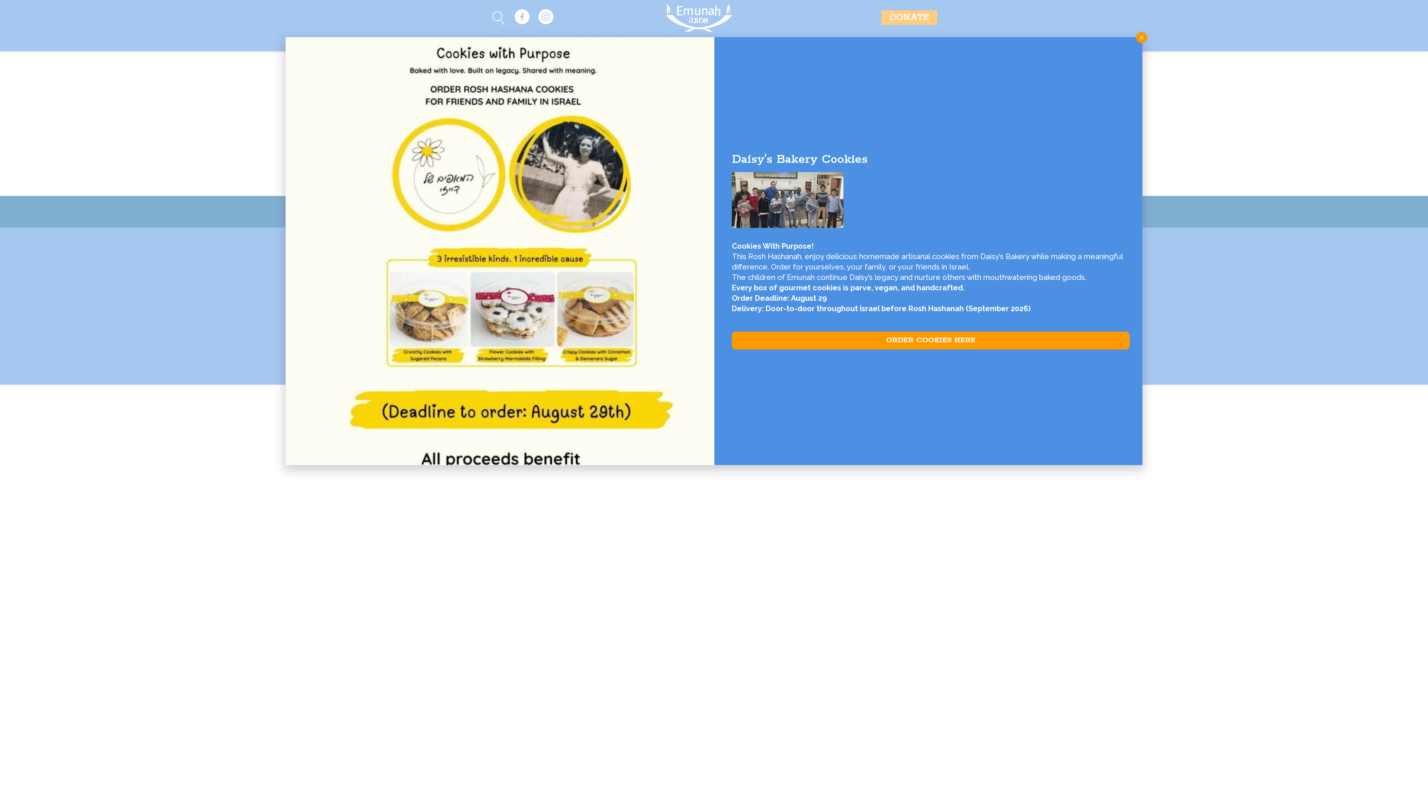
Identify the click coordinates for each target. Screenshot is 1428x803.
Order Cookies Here (930, 340)
